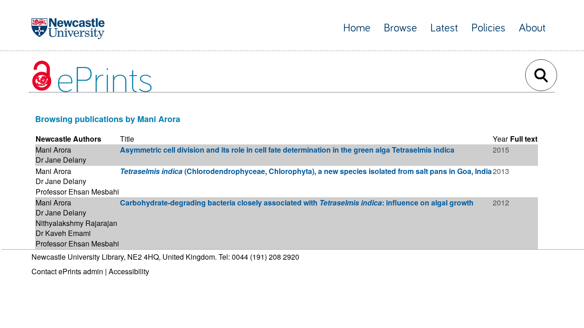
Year (500, 138)
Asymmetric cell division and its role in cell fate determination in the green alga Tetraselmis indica (287, 149)
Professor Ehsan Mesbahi (77, 191)
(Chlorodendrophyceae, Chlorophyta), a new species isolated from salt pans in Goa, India (306, 171)
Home (356, 28)
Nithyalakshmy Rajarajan (76, 223)
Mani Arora (53, 149)
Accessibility (129, 271)
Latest (444, 28)
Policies (488, 28)
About (532, 28)
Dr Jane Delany (61, 159)
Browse (400, 28)
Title (127, 138)
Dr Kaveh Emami (63, 233)
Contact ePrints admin (67, 271)
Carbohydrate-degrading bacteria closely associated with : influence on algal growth (297, 202)
